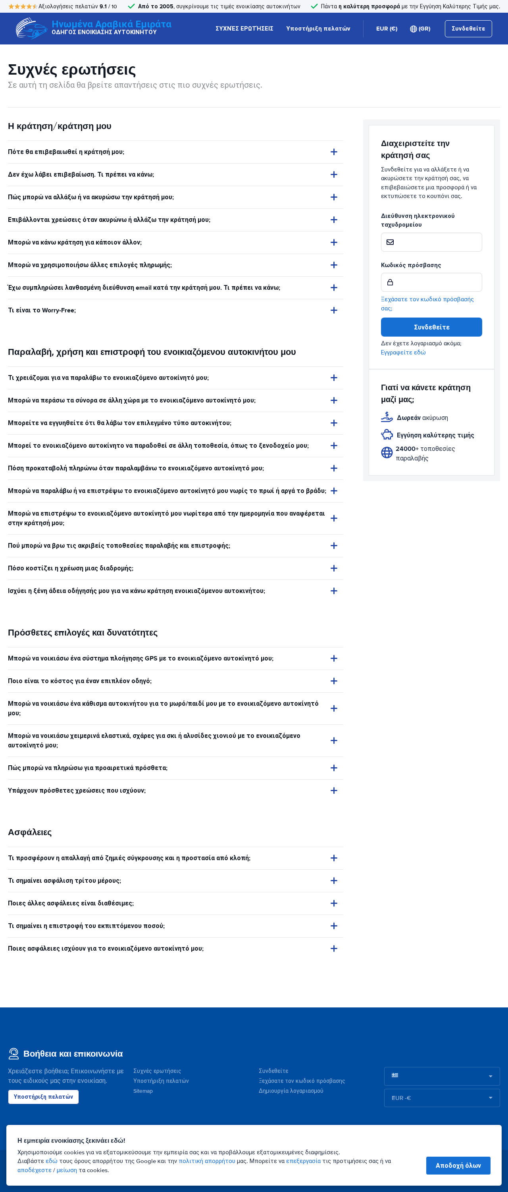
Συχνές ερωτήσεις (157, 1071)
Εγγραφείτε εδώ (403, 352)
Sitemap (143, 1091)
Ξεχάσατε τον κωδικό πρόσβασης (302, 1081)
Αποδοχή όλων (458, 1165)
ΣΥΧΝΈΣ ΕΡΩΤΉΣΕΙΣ (244, 28)
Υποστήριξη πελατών (318, 28)
